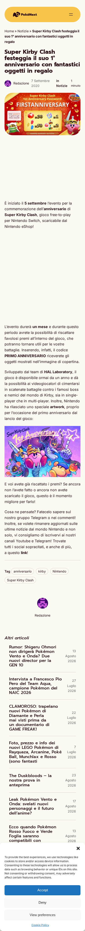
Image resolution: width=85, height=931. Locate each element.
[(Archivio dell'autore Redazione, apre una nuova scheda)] (42, 607)
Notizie (23, 31)
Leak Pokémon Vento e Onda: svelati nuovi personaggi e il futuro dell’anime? (33, 806)
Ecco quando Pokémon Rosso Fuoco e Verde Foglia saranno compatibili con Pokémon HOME (32, 836)
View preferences (43, 915)
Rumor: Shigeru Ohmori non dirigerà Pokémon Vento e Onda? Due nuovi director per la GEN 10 (32, 656)
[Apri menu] (71, 14)
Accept (42, 890)
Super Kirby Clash (20, 580)
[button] (78, 848)
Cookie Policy (40, 925)
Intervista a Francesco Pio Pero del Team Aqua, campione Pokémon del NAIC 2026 (35, 686)
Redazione (21, 83)
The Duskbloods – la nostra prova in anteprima (30, 780)
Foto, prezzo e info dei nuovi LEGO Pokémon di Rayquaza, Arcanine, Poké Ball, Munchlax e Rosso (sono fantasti (35, 752)
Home (9, 31)
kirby (42, 571)
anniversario (23, 571)
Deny (42, 902)
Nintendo (59, 571)
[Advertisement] (42, 168)
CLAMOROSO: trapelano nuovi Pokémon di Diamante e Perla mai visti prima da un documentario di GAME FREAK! (33, 717)
